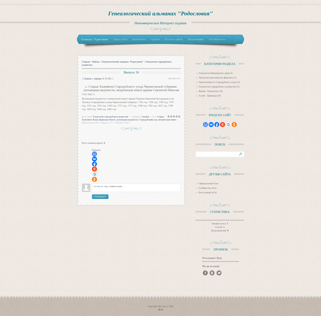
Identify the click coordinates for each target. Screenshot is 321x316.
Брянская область (107, 119)
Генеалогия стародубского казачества (110, 116)
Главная (86, 61)
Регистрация (208, 257)
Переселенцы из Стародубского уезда (217, 82)
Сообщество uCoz (208, 187)
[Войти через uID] (94, 153)
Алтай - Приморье (208, 95)
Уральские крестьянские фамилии (216, 77)
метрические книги (167, 119)
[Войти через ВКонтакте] (94, 159)
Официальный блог (209, 183)
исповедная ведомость (127, 119)
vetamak (145, 116)
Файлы (95, 61)
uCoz (160, 309)
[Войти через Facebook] (94, 164)
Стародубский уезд (148, 119)
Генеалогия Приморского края (214, 73)
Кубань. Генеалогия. (209, 91)
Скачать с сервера (92, 78)
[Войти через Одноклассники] (94, 179)
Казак (95, 119)
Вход (219, 257)
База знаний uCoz (208, 192)
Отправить (100, 196)
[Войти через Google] (94, 174)
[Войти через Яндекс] (94, 169)
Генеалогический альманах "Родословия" (160, 13)
